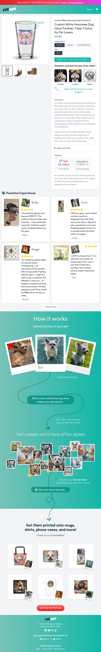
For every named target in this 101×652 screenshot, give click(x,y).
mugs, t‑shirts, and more (72, 2)
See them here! (80, 479)
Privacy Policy (59, 649)
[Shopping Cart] (97, 9)
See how (38, 635)
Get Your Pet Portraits (50, 607)
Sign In (90, 9)
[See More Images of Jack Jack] (20, 556)
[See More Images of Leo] (81, 556)
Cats (58, 639)
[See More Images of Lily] (81, 587)
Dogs (44, 639)
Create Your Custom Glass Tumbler (71, 59)
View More (51, 306)
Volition (58, 646)
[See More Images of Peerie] (20, 587)
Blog (38, 649)
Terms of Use (47, 649)
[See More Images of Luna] (50, 556)
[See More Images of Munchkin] (50, 587)
